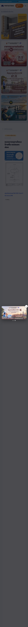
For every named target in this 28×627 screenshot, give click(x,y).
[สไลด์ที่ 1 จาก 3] (12, 320)
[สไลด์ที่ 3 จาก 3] (15, 320)
